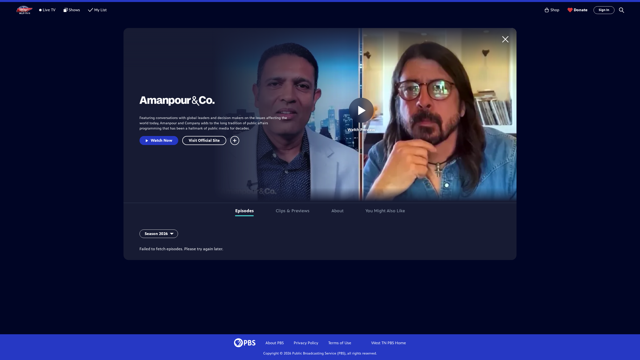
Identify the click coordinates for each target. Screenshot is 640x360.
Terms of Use (339, 342)
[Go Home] (505, 39)
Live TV (49, 10)
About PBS (275, 342)
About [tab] (338, 211)
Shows (74, 10)
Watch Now (161, 140)
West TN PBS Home (388, 342)
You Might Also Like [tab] (385, 211)
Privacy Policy (306, 342)
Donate (581, 10)
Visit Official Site (204, 140)
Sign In (604, 10)
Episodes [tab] (244, 211)
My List (100, 10)
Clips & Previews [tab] (293, 211)
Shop (554, 10)
